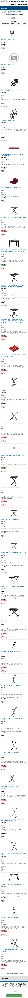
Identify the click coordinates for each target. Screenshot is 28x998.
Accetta (14, 996)
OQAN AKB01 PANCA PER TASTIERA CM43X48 (13, 455)
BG (2, 162)
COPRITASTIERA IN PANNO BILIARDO (11, 187)
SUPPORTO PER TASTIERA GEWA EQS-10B (12, 884)
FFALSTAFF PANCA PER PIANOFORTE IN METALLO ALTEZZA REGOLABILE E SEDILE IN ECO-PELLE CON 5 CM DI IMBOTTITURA (12, 285)
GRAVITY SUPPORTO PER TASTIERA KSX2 (12, 423)
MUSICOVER (4, 194)
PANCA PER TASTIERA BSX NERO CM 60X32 (12, 619)
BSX (2, 593)
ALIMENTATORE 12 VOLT (7, 39)
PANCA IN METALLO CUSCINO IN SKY (11, 519)
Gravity (3, 430)
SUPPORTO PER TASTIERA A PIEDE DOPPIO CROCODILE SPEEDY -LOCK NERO (12, 785)
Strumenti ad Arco (4, 8)
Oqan (2, 462)
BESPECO (3, 526)
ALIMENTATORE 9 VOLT (7, 64)
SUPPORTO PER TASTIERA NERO (10, 752)
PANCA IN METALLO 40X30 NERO (10, 487)
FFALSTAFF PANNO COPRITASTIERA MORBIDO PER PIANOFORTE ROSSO (13, 355)
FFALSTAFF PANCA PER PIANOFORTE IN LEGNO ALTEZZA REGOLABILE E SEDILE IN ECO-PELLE (14, 250)
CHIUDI (26, 983)
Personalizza (14, 991)
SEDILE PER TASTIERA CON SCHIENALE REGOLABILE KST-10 (11, 652)
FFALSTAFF (3, 224)
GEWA (2, 494)
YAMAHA (3, 127)
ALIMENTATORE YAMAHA (8, 120)
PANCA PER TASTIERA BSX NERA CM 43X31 (12, 586)
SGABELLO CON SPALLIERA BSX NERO (11, 685)
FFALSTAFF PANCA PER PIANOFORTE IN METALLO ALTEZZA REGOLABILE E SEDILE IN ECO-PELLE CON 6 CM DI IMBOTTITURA (12, 321)
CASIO (2, 97)
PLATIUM (3, 924)
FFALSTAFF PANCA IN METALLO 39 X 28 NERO (13, 217)
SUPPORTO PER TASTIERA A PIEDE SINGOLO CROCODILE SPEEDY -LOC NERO (13, 819)
